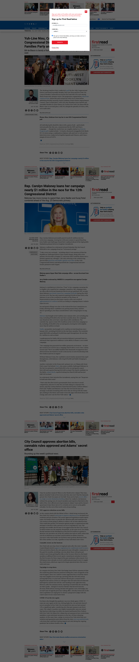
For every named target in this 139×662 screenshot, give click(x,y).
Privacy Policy (55, 47)
